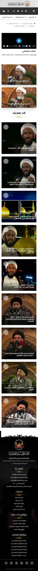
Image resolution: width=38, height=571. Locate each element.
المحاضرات (31, 26)
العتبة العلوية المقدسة (19, 540)
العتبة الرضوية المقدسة (19, 546)
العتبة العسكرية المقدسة (19, 549)
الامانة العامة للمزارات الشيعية (19, 526)
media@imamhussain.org (19, 480)
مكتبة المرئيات (13, 23)
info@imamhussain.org (19, 474)
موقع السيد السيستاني (19, 520)
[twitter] (22, 11)
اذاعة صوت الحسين (19, 509)
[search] (8, 11)
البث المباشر (19, 500)
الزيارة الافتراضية (19, 503)
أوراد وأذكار (19, 506)
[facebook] (26, 11)
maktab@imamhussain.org (19, 477)
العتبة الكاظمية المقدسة (19, 543)
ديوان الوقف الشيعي (19, 523)
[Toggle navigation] (33, 11)
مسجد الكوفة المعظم (19, 555)
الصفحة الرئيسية (27, 23)
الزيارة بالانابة (19, 497)
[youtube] (18, 11)
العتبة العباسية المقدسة (19, 552)
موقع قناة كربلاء (19, 529)
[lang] (4, 11)
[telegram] (16, 563)
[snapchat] (11, 563)
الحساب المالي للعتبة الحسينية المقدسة (19, 486)
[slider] (9, 46)
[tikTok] (6, 563)
